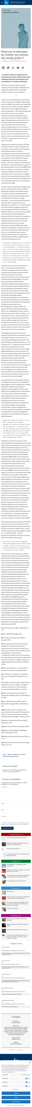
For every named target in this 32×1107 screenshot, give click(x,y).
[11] (8, 506)
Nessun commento (21, 61)
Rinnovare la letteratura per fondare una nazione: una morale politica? (15, 770)
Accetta (16, 1093)
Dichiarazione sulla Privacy (18, 1105)
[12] (28, 518)
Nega (16, 1097)
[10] (10, 470)
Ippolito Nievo (14, 756)
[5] (15, 262)
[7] (21, 306)
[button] (29, 1062)
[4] (18, 225)
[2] (24, 167)
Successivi (19, 1049)
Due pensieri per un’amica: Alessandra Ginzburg (13, 977)
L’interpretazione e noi (8, 61)
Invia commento (7, 828)
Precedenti (12, 1049)
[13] (22, 550)
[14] (15, 597)
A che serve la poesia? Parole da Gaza (10, 964)
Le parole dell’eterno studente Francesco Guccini (13, 950)
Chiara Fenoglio (15, 60)
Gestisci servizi (16, 1089)
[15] (14, 624)
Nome (3, 803)
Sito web (3, 816)
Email (3, 809)
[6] (19, 279)
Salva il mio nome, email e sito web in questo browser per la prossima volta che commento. (15, 823)
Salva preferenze (16, 1101)
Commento (4, 787)
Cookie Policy (10, 1105)
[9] (10, 456)
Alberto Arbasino (13, 754)
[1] (11, 140)
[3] (14, 183)
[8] (21, 376)
